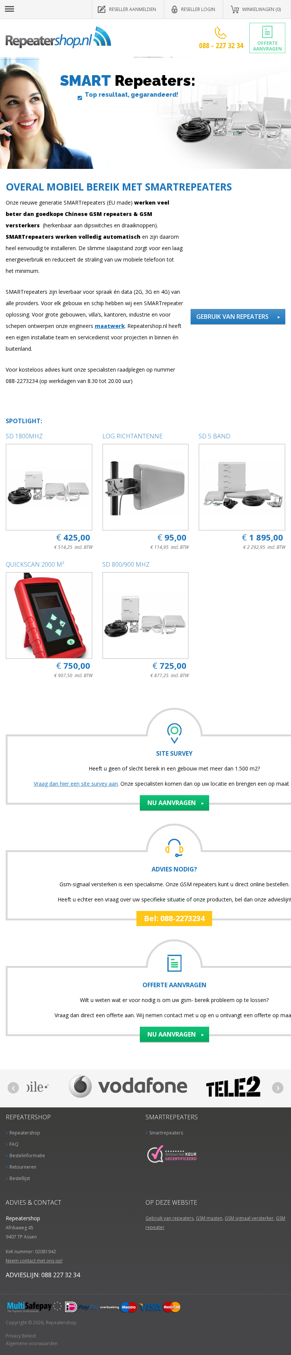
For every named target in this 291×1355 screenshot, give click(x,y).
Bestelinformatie (27, 1155)
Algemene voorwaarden (32, 1343)
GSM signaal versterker (249, 1218)
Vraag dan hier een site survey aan (76, 783)
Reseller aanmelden (132, 9)
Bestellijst (19, 1178)
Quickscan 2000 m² (35, 564)
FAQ (14, 1144)
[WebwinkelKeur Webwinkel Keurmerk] (174, 1149)
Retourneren (22, 1167)
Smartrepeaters (166, 1133)
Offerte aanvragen (267, 46)
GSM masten (209, 1218)
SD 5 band (214, 436)
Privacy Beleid (21, 1336)
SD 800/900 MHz (126, 564)
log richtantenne (132, 436)
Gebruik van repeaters (232, 316)
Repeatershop (58, 37)
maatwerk (110, 325)
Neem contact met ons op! (34, 1260)
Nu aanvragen (171, 803)
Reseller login (198, 9)
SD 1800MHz (24, 436)
